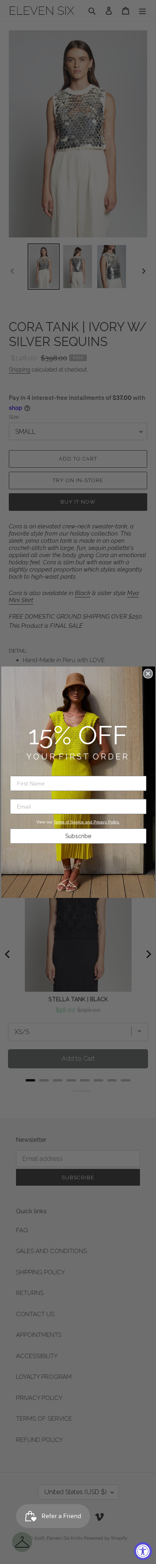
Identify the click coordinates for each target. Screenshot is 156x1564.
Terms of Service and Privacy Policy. (87, 822)
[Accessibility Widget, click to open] (143, 1551)
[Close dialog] (148, 674)
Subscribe (78, 836)
